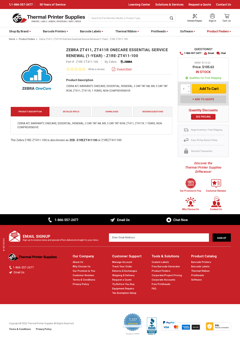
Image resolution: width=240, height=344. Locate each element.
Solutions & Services (169, 4)
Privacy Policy (81, 284)
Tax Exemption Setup (124, 293)
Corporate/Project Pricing (167, 275)
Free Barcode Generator (166, 266)
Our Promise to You (84, 270)
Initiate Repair (194, 20)
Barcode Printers (54, 31)
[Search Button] (171, 18)
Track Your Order (122, 266)
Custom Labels (160, 262)
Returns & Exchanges (124, 270)
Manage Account (122, 262)
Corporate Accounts (163, 279)
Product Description (30, 112)
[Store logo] (33, 258)
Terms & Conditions (84, 279)
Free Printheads (161, 284)
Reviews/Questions (152, 112)
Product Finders (218, 31)
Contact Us (223, 4)
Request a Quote (200, 4)
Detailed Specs (71, 112)
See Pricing (203, 116)
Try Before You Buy (123, 284)
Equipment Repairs (123, 288)
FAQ (154, 288)
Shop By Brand (19, 31)
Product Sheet (124, 69)
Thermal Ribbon (126, 31)
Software (186, 31)
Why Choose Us (81, 266)
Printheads (158, 31)
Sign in (212, 20)
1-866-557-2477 (192, 53)
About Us (78, 262)
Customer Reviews (83, 275)
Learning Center (139, 4)
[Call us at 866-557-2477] (11, 267)
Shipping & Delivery (123, 275)
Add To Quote (204, 99)
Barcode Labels (91, 31)
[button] (4, 244)
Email (211, 53)
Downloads (111, 112)
